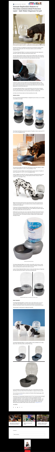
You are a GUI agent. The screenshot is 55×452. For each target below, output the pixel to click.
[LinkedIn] (34, 4)
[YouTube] (31, 4)
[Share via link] (19, 407)
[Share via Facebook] (13, 407)
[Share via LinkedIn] (17, 407)
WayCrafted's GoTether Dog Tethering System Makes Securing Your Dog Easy (15, 424)
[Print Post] (21, 407)
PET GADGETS (15, 404)
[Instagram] (32, 4)
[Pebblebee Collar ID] (43, 418)
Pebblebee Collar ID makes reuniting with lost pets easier (42, 424)
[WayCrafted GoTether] (15, 418)
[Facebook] (29, 4)
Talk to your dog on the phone (28, 424)
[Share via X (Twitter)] (15, 407)
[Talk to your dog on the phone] (29, 418)
